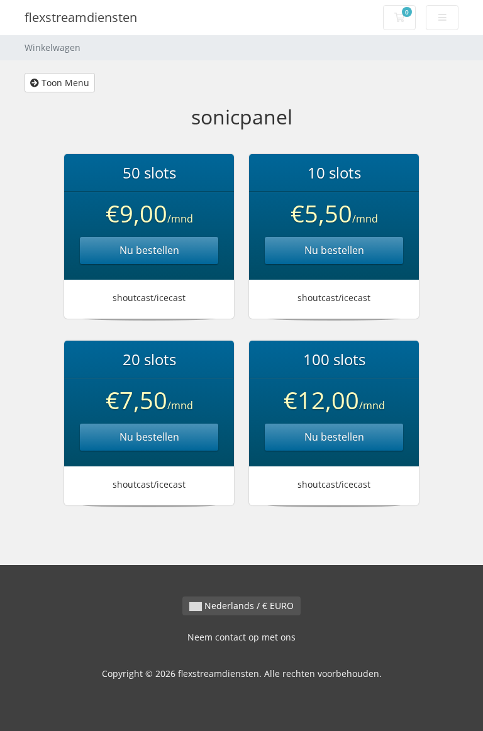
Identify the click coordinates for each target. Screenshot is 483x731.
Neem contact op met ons (241, 637)
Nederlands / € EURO (248, 606)
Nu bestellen (149, 250)
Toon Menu (64, 83)
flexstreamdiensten (81, 17)
